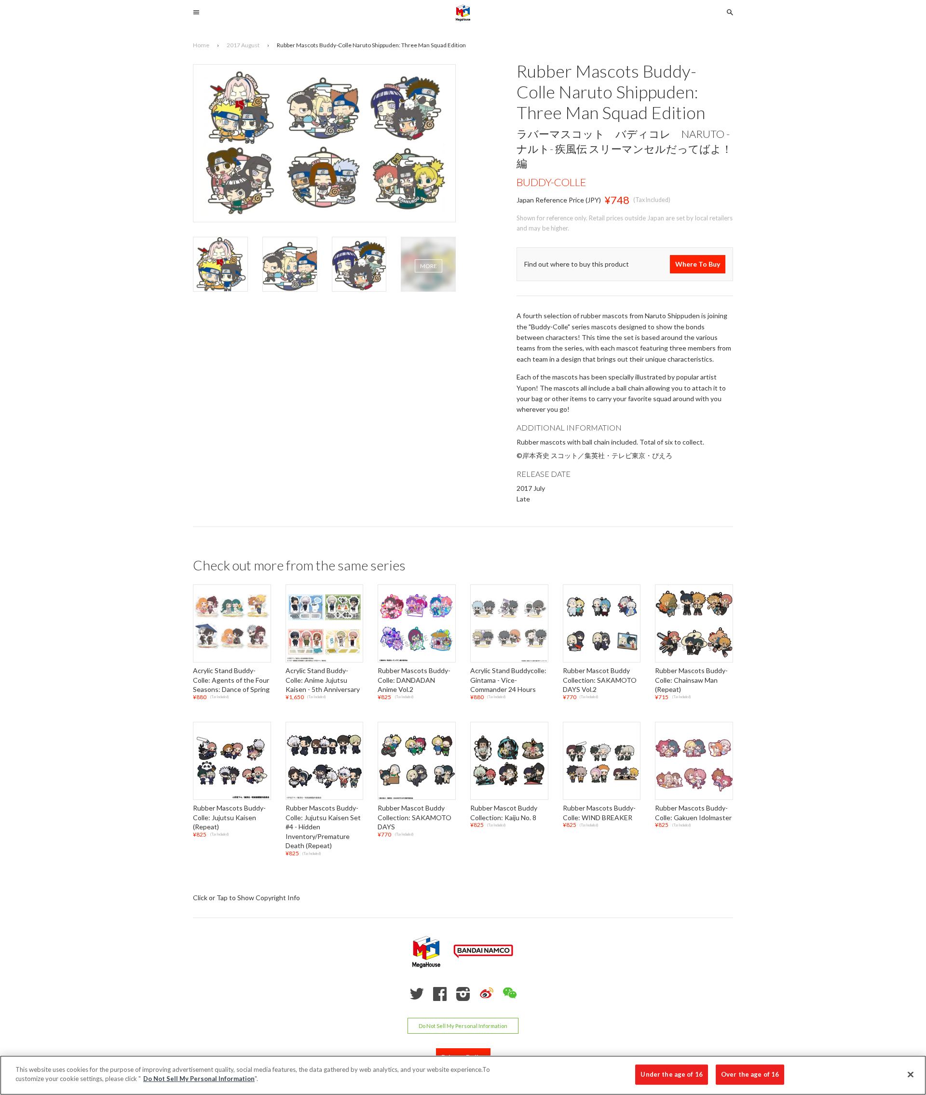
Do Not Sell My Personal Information (463, 1026)
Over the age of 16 (750, 1074)
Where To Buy (697, 264)
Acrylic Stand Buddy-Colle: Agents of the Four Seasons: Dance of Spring (231, 679)
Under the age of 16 (671, 1074)
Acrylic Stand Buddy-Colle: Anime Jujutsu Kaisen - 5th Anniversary (323, 679)
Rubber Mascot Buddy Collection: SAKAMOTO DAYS (414, 817)
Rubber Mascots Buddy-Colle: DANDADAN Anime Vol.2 (414, 679)
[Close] (910, 1074)
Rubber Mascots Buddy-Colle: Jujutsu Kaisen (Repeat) (229, 817)
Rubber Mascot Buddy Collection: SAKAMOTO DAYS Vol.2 (600, 679)
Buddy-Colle (551, 182)
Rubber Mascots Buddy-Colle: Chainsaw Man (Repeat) (691, 679)
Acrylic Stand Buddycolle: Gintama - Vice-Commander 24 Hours (508, 679)
